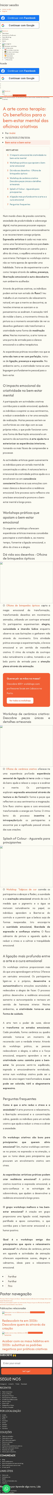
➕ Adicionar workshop (9, 46)
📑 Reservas (8, 60)
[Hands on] (4, 31)
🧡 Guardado (8, 56)
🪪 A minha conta (7, 48)
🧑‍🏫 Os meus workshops (11, 52)
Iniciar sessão (6, 9)
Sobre (4, 41)
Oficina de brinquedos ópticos (23, 605)
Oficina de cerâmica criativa (21, 769)
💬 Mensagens (9, 58)
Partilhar (11, 1276)
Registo (4, 11)
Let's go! (26, 1371)
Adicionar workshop (19, 95)
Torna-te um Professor (9, 35)
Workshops (5, 33)
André (12, 133)
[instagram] (2, 84)
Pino (9, 1286)
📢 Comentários (9, 54)
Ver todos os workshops (20, 700)
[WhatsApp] (6, 1489)
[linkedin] (2, 86)
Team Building (6, 37)
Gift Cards (5, 39)
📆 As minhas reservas (11, 50)
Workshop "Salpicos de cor (21, 889)
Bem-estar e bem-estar (18, 142)
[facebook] (2, 88)
